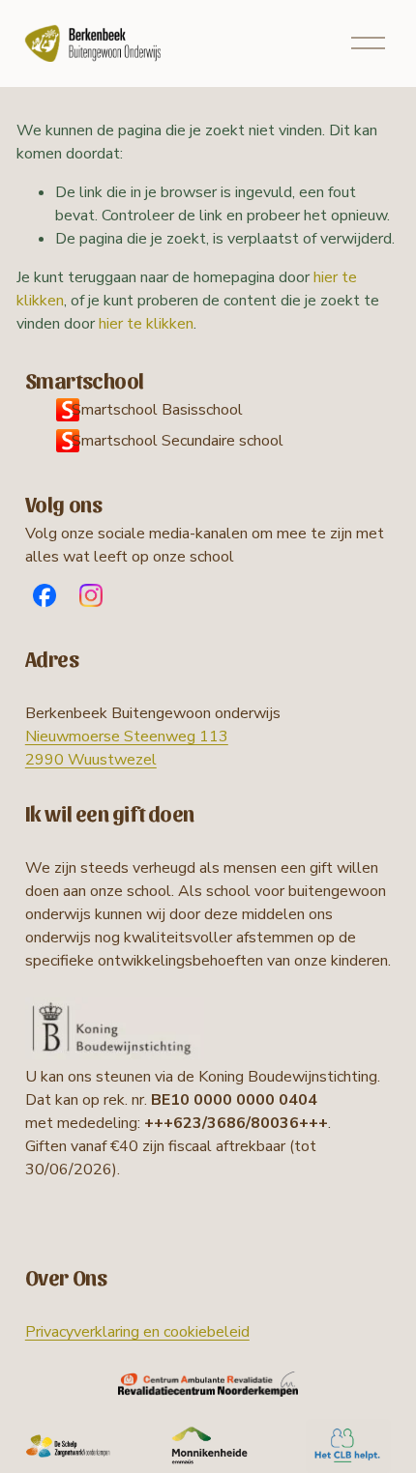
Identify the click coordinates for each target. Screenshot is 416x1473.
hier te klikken (146, 323)
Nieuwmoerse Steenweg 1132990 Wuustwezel (126, 748)
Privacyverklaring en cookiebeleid (137, 1332)
